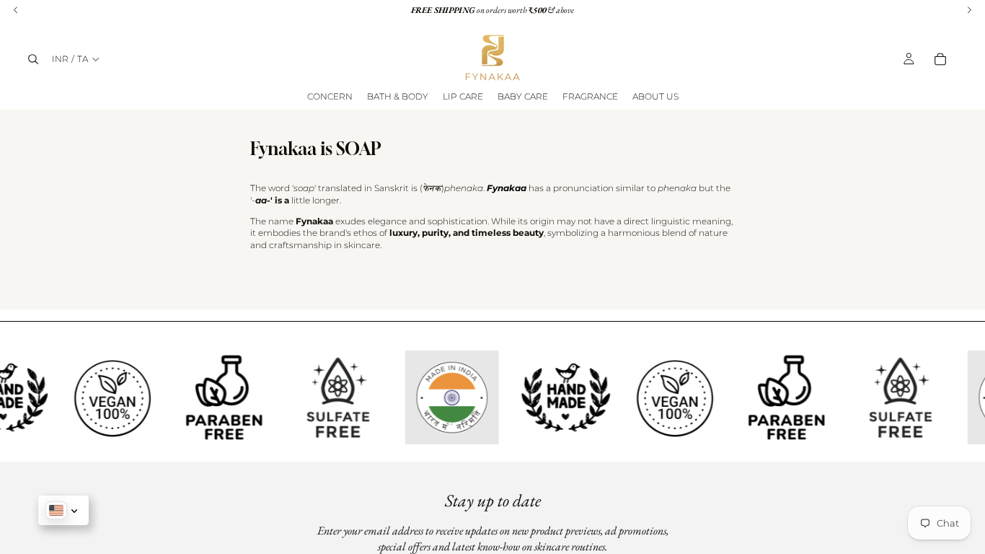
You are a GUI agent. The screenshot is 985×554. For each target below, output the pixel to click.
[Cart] (940, 59)
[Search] (33, 59)
